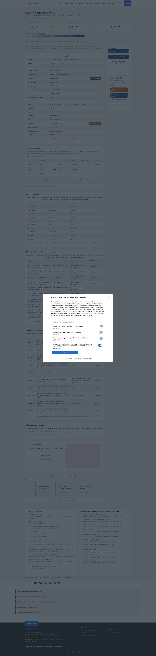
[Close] (109, 297)
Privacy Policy (88, 358)
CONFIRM (65, 352)
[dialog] (78, 328)
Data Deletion (68, 358)
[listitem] (78, 322)
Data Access (78, 358)
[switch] (100, 326)
